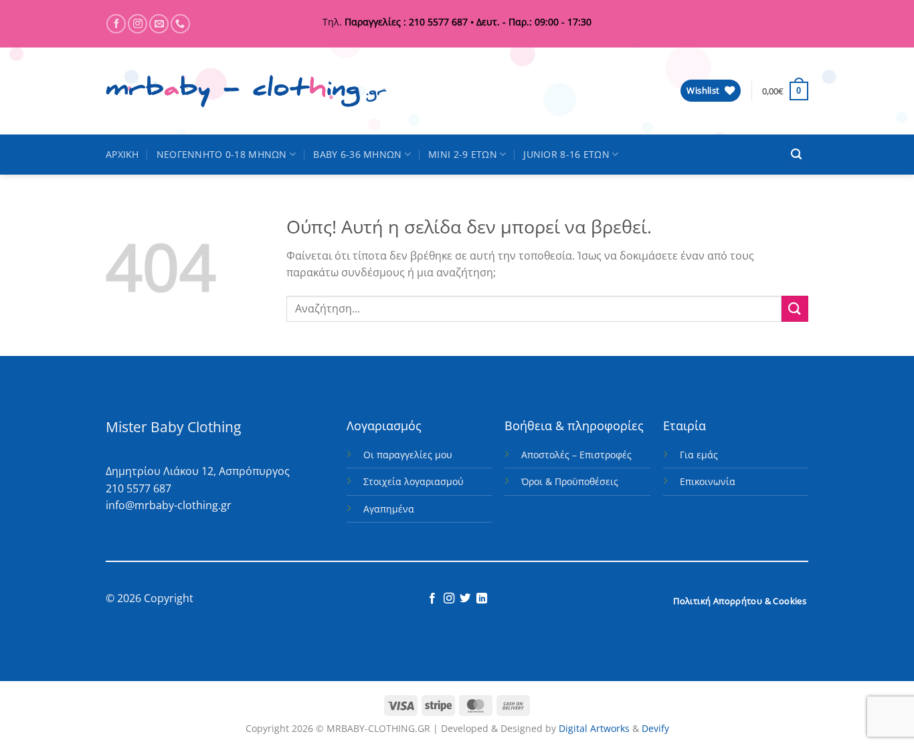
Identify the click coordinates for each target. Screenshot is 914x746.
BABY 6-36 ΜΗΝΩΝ (357, 154)
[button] (785, 91)
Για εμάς (699, 454)
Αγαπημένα (388, 508)
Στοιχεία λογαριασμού (413, 481)
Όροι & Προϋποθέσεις (569, 481)
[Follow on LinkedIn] (481, 599)
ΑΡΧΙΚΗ (122, 154)
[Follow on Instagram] (137, 23)
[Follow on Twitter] (465, 599)
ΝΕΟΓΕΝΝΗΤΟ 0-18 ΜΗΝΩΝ (222, 154)
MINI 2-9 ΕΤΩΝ (462, 154)
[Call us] (180, 23)
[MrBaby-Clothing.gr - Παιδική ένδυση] (246, 91)
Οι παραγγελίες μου (407, 454)
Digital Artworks (594, 728)
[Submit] (795, 309)
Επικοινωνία (707, 481)
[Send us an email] (159, 23)
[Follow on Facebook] (116, 23)
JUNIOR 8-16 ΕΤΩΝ (566, 154)
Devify (655, 728)
